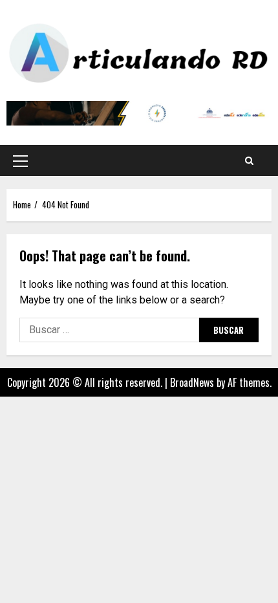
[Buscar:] (109, 330)
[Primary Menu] (20, 160)
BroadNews (192, 382)
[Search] (249, 160)
